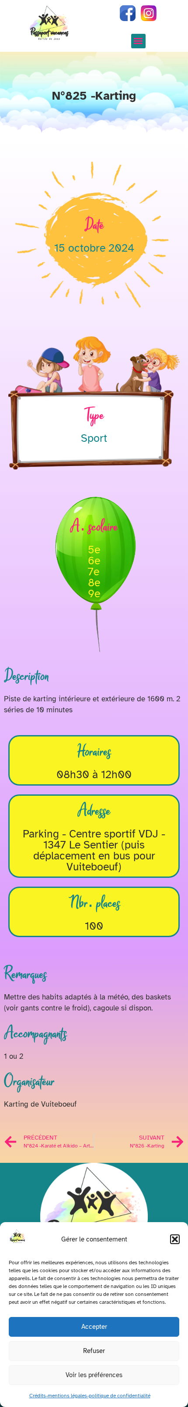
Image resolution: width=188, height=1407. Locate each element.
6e (94, 560)
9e (94, 593)
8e (94, 582)
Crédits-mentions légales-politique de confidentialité (89, 1396)
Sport (94, 438)
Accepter (94, 1327)
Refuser (94, 1351)
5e (94, 549)
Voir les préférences (94, 1375)
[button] (175, 1239)
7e (93, 571)
